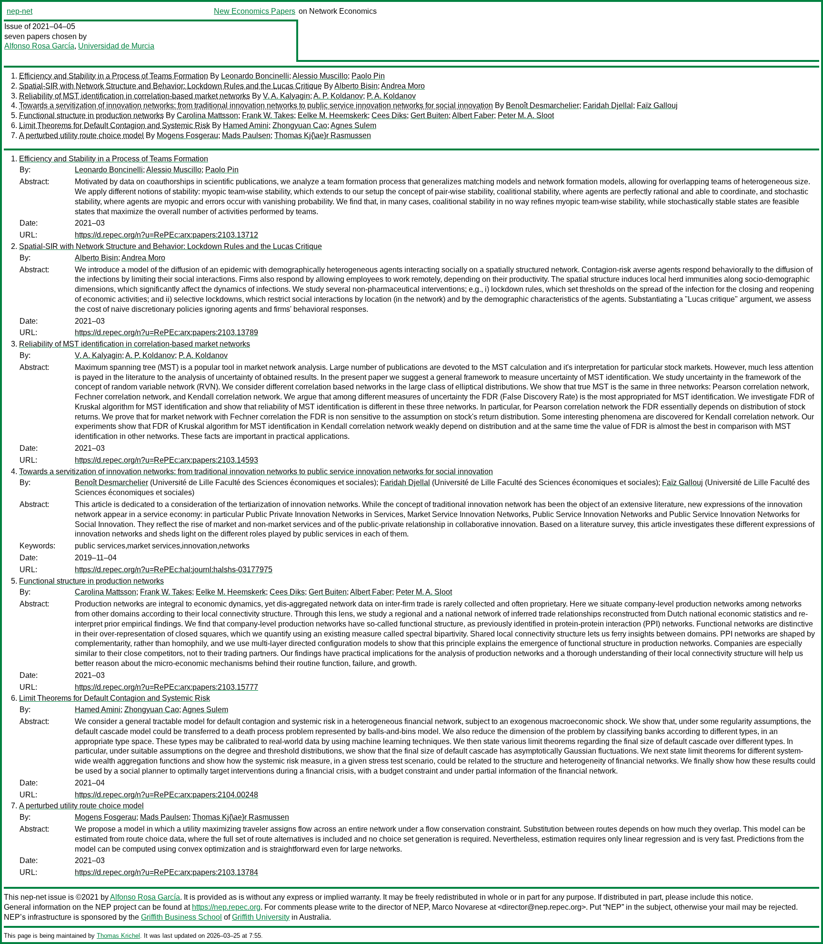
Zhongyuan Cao (299, 125)
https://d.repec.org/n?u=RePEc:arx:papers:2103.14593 (166, 460)
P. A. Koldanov (391, 96)
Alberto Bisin (356, 86)
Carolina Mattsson (207, 115)
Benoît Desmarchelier (542, 105)
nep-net (19, 11)
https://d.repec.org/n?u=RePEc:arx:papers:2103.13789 (166, 332)
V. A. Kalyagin (286, 96)
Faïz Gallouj (657, 105)
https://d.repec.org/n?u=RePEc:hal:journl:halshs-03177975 (173, 570)
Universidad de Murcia (116, 46)
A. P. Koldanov (338, 96)
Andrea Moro (403, 86)
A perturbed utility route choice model (81, 135)
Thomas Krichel (118, 935)
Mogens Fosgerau (187, 135)
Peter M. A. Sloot (526, 115)
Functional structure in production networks (91, 115)
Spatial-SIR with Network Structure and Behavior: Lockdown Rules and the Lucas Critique (170, 86)
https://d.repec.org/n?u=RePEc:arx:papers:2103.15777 (166, 687)
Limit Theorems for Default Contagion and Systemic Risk (114, 125)
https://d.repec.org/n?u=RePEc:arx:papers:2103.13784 (166, 872)
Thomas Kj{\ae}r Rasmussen (322, 135)
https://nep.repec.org (226, 907)
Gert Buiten (430, 115)
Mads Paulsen (246, 135)
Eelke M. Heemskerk (333, 115)
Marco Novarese (460, 907)
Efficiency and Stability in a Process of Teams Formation (113, 76)
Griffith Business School (181, 917)
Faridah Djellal (608, 105)
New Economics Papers (254, 11)
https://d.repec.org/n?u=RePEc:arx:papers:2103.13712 (166, 235)
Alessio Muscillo (320, 76)
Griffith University (261, 917)
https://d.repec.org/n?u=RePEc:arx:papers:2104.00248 (166, 795)
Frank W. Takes (268, 115)
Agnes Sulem (353, 125)
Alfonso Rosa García (39, 46)
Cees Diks (389, 115)
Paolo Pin (368, 76)
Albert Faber (473, 115)
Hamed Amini (246, 125)
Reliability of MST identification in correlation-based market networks (134, 96)
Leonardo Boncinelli (255, 76)
